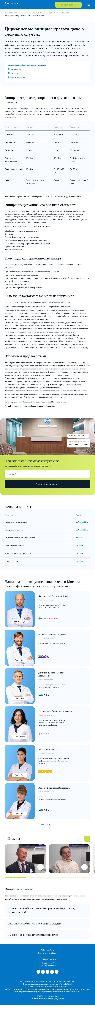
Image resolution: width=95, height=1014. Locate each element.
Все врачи (46, 824)
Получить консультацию (47, 484)
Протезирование (37, 12)
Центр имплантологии (12, 12)
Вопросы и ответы (16, 77)
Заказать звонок (68, 5)
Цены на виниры (15, 69)
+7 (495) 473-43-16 (47, 959)
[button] (79, 839)
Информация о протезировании (57, 12)
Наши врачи (13, 73)
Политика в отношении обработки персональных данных (47, 986)
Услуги (26, 12)
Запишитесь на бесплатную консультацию (27, 65)
